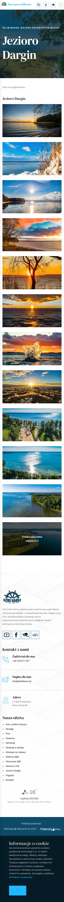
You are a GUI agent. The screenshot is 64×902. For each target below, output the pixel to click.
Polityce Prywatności (21, 877)
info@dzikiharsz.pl (21, 681)
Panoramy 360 (13, 761)
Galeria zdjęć (12, 757)
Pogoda (10, 775)
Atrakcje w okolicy (15, 747)
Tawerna (10, 738)
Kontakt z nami (15, 649)
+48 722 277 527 (21, 661)
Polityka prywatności (31, 823)
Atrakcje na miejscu (16, 752)
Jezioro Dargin (13, 770)
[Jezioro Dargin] (32, 120)
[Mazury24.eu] (48, 829)
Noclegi (9, 729)
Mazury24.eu (23, 829)
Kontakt (10, 780)
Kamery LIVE (12, 766)
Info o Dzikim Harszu (16, 724)
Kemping (10, 743)
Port (8, 733)
